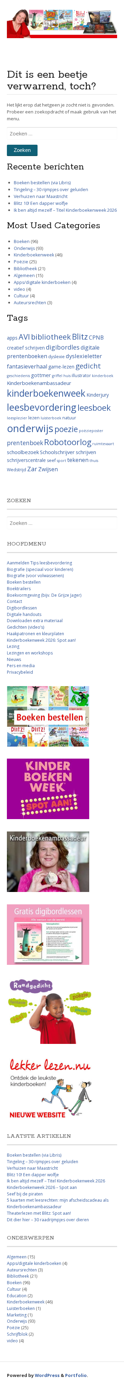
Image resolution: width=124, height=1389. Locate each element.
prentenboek (25, 443)
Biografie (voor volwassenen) (35, 575)
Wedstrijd (16, 470)
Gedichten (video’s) (25, 627)
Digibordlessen (22, 608)
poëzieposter (91, 430)
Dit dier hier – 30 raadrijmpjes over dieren (48, 1220)
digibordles (63, 347)
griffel (57, 375)
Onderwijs (24, 248)
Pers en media (21, 666)
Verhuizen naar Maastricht (41, 196)
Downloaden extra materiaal (35, 621)
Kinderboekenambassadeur (39, 382)
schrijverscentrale (26, 460)
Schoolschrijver (57, 452)
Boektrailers (19, 589)
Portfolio (76, 1375)
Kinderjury (97, 395)
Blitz (80, 336)
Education (17, 1296)
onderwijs (30, 428)
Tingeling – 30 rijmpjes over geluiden (51, 189)
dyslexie (56, 357)
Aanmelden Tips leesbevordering (39, 563)
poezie (66, 429)
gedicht (88, 366)
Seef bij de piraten (25, 1194)
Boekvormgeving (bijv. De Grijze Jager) (44, 595)
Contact (14, 601)
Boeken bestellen (24, 582)
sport (61, 460)
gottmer (41, 375)
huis (67, 375)
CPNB (96, 337)
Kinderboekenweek (34, 255)
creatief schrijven (26, 347)
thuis (94, 460)
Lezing (13, 646)
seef (51, 460)
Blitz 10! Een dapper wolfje (41, 203)
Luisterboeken (21, 1308)
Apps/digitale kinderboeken (42, 282)
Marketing (17, 1315)
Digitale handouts (24, 614)
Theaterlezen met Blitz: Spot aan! (39, 1213)
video (19, 289)
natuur (69, 418)
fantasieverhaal (27, 366)
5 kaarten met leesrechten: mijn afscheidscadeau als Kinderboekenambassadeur (57, 1203)
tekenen (78, 460)
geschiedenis (18, 375)
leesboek (94, 407)
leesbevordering (41, 407)
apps (12, 337)
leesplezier (17, 418)
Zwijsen (48, 469)
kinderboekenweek (46, 393)
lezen (34, 418)
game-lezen (61, 366)
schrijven (86, 452)
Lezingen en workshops (30, 653)
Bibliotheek (25, 269)
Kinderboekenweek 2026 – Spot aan (42, 1187)
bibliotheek (51, 337)
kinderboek (102, 375)
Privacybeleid (20, 672)
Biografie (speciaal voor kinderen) (40, 569)
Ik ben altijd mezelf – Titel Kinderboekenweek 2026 (65, 210)
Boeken (22, 241)
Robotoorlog (67, 442)
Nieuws (14, 659)
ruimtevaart (103, 443)
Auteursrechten (30, 303)
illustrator (81, 375)
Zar (32, 469)
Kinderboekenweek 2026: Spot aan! (41, 640)
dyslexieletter (84, 356)
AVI (24, 337)
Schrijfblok (17, 1334)
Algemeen (24, 275)
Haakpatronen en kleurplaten (35, 634)
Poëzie (21, 262)
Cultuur (21, 296)
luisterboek (51, 418)
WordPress (47, 1375)
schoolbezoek (23, 452)
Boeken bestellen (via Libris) (42, 183)
